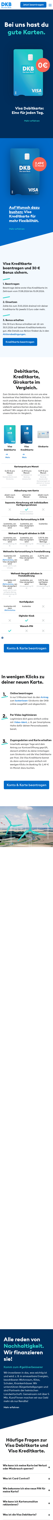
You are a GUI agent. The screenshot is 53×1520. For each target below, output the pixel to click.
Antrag (44, 697)
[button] (26, 1466)
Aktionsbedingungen (14, 334)
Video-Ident (20, 722)
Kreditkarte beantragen (20, 341)
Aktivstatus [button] (8, 560)
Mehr (7, 457)
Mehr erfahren (32, 120)
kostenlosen (21, 700)
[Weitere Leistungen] (2, 638)
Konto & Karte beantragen (26, 648)
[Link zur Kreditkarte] (25, 171)
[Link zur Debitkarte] (28, 72)
